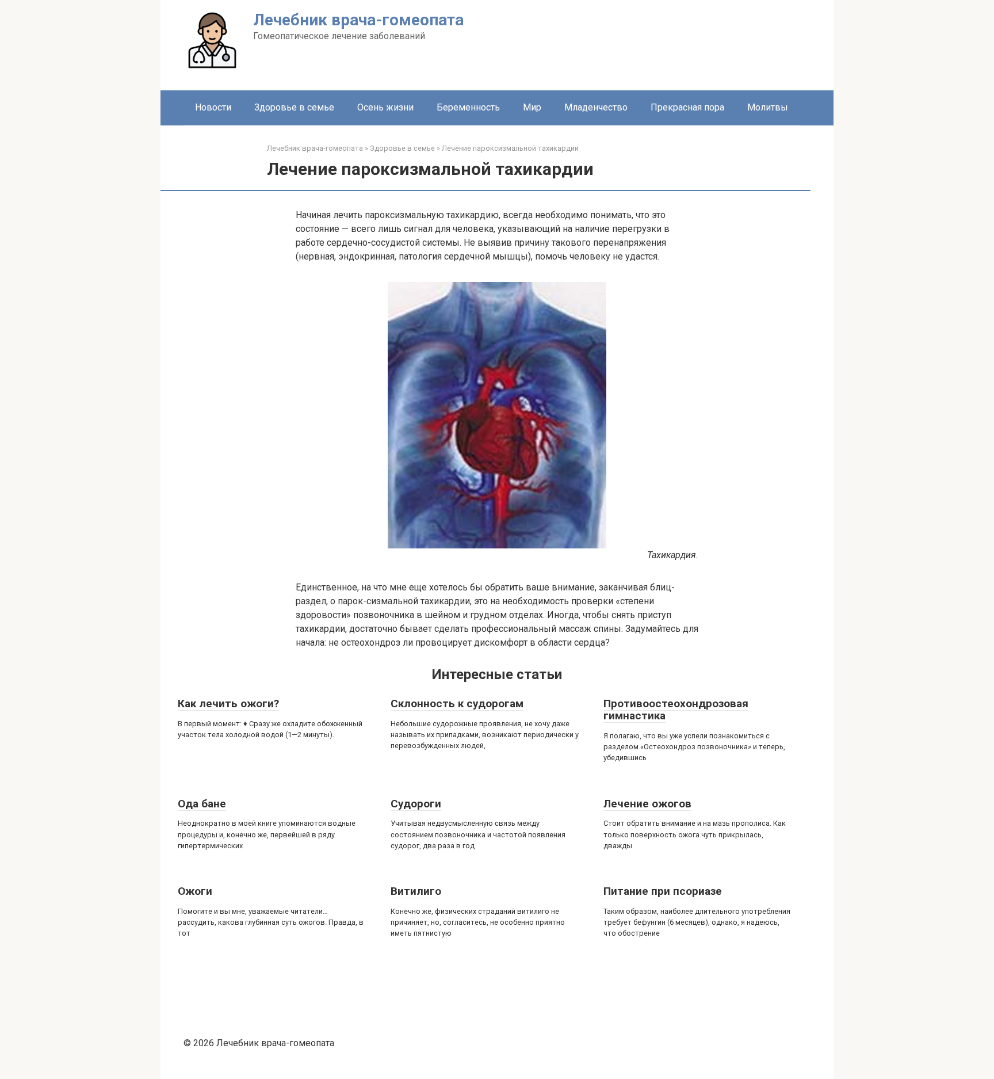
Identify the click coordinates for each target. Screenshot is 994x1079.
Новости (213, 107)
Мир (532, 107)
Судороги (416, 803)
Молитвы (767, 107)
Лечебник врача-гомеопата (358, 19)
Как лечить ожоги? (228, 703)
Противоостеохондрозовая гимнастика (675, 709)
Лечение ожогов (647, 803)
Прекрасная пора (687, 107)
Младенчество (596, 107)
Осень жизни (385, 107)
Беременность (468, 107)
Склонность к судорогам (457, 703)
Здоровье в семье (294, 107)
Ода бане (202, 803)
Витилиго (416, 891)
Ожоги (195, 891)
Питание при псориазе (662, 891)
